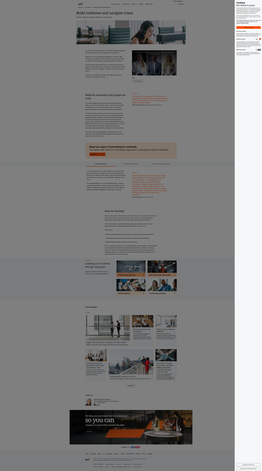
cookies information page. (242, 22)
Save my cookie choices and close (248, 468)
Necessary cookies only (248, 464)
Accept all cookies (248, 27)
